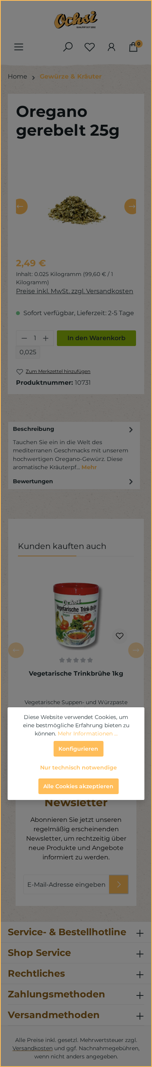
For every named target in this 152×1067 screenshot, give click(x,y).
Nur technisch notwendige (78, 767)
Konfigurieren (78, 748)
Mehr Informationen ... (88, 733)
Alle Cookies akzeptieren (78, 786)
